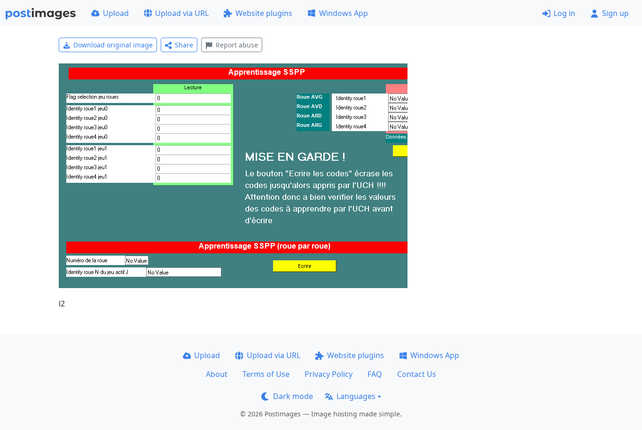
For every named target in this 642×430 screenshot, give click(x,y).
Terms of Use (266, 374)
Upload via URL (182, 13)
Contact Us (416, 374)
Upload (116, 13)
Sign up (615, 13)
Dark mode (293, 396)
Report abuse (237, 44)
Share (184, 44)
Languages (356, 396)
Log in (564, 13)
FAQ (375, 374)
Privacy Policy (328, 374)
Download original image (113, 44)
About (216, 374)
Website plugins (263, 13)
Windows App (343, 13)
